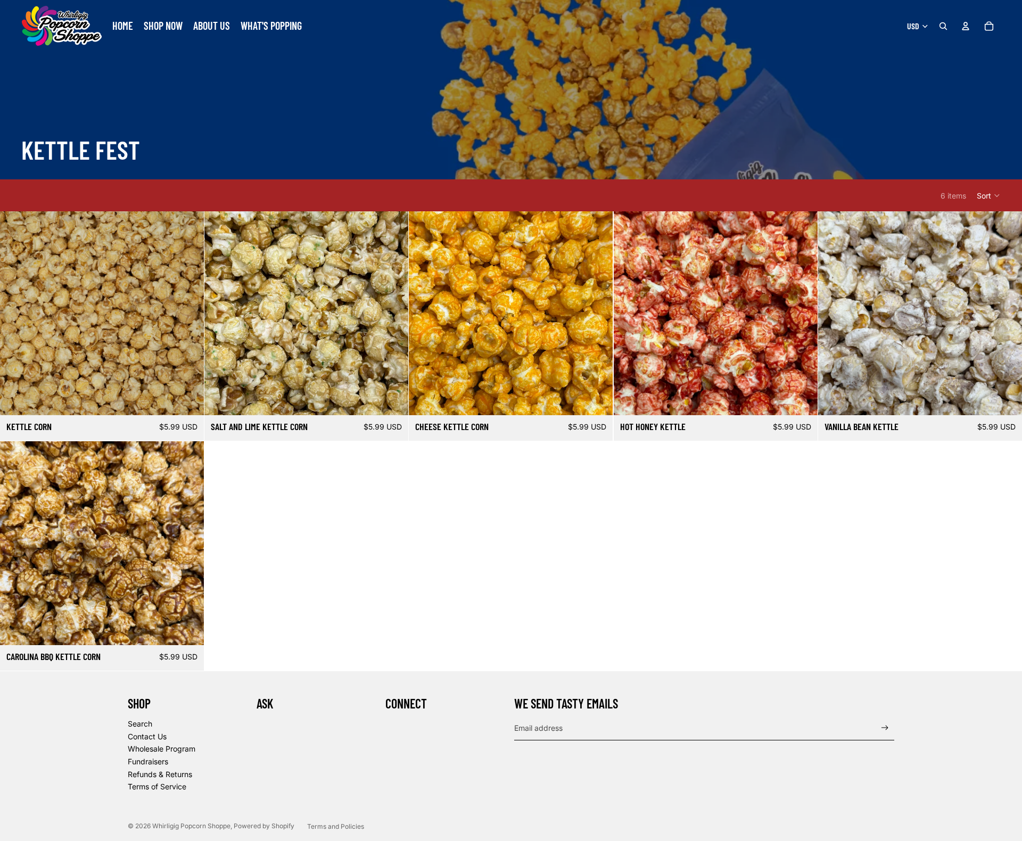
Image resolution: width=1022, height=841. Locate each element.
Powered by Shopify (264, 826)
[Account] (965, 26)
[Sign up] (885, 728)
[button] (989, 195)
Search (140, 723)
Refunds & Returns (160, 774)
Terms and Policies (335, 826)
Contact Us (147, 736)
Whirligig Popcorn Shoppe (191, 826)
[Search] (943, 26)
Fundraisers (148, 761)
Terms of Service (157, 786)
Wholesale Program (161, 748)
